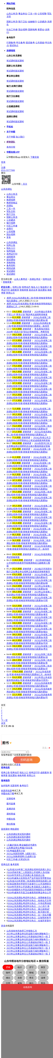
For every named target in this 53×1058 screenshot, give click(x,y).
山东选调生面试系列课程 (18, 837)
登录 (3, 162)
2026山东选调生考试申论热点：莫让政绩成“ (29, 909)
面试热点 (14, 45)
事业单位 (22, 13)
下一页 (4, 720)
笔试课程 (11, 61)
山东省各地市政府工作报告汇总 (22, 931)
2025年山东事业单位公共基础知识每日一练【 (28, 936)
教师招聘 (11, 200)
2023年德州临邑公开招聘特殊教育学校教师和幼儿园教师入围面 (29, 563)
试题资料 (14, 785)
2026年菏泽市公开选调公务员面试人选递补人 (29, 887)
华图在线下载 (7, 793)
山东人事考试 (20, 279)
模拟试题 (11, 268)
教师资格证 (12, 203)
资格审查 (7, 282)
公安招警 (42, 13)
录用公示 (31, 775)
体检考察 (21, 775)
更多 (9, 237)
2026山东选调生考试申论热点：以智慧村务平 (29, 918)
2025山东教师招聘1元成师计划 (21, 856)
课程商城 (11, 814)
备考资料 (11, 265)
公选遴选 (42, 21)
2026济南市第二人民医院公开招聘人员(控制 (29, 872)
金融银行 (32, 21)
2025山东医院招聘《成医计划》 (22, 853)
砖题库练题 (6, 790)
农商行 (10, 229)
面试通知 (11, 260)
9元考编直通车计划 (16, 851)
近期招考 (11, 798)
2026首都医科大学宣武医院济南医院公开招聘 (29, 890)
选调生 (10, 205)
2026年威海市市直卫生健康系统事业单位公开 (29, 892)
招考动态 (14, 772)
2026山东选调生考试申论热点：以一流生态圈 (29, 915)
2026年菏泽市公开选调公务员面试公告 (26, 875)
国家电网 (32, 29)
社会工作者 (12, 29)
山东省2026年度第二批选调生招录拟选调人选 (29, 881)
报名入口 (11, 248)
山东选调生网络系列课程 (18, 840)
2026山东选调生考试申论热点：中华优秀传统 (29, 903)
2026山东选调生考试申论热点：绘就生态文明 (29, 900)
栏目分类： (6, 287)
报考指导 (5, 780)
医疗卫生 (22, 21)
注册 (3, 167)
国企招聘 (22, 29)
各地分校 (11, 147)
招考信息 (47, 279)
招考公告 (11, 245)
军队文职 (11, 211)
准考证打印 (12, 254)
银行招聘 (11, 223)
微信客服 (11, 824)
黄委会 (41, 29)
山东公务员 (12, 13)
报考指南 (11, 251)
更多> (45, 748)
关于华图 (11, 137)
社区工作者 (12, 226)
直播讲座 (11, 809)
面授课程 (5, 829)
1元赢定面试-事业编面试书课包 (22, 845)
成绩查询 (11, 257)
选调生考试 (34, 279)
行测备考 (11, 42)
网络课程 (14, 829)
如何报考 (5, 785)
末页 (3, 723)
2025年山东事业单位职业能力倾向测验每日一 (28, 934)
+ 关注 (24, 184)
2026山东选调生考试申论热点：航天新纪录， (29, 912)
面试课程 (19, 61)
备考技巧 (24, 785)
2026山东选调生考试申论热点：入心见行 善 (28, 906)
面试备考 (30, 42)
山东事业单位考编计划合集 (20, 848)
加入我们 (20, 137)
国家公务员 (12, 21)
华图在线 (11, 819)
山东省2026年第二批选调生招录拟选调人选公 (29, 869)
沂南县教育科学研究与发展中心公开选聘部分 (29, 884)
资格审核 (11, 262)
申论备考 (20, 42)
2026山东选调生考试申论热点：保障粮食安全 (29, 897)
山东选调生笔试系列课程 (18, 834)
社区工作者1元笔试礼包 (18, 859)
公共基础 (39, 42)
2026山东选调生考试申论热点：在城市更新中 (29, 920)
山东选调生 (6, 189)
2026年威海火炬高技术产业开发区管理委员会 (29, 878)
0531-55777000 (8, 170)
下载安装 (34, 157)
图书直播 (11, 804)
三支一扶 (32, 13)
